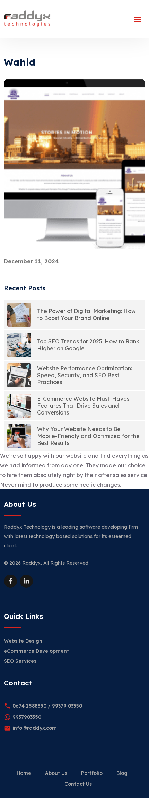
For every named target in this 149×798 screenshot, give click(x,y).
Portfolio (92, 773)
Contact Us (78, 784)
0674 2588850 (29, 706)
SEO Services (20, 661)
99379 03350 (67, 706)
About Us (56, 773)
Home (24, 773)
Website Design (23, 641)
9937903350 (26, 717)
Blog (122, 773)
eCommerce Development (36, 651)
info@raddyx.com (34, 728)
